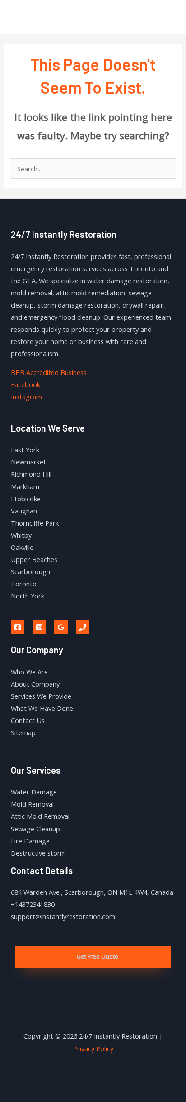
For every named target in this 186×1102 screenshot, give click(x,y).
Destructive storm (38, 852)
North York (27, 595)
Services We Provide (41, 696)
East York (25, 449)
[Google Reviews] (61, 627)
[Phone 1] (82, 627)
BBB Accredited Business (49, 372)
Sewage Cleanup (35, 828)
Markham (25, 486)
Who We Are (29, 671)
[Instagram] (39, 627)
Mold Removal (32, 803)
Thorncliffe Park (35, 522)
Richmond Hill (31, 473)
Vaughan (24, 510)
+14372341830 (33, 904)
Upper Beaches (34, 559)
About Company (35, 683)
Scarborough (30, 571)
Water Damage (34, 791)
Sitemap (23, 732)
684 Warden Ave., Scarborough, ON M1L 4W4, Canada (92, 892)
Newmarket (28, 461)
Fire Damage (30, 840)
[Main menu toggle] (167, 16)
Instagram (26, 396)
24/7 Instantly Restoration (53, 16)
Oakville (22, 547)
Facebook (25, 384)
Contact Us (28, 720)
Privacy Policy (93, 1048)
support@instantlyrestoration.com (63, 916)
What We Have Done (42, 708)
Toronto (24, 583)
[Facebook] (17, 627)
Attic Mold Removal (40, 816)
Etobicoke (26, 498)
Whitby (21, 535)
